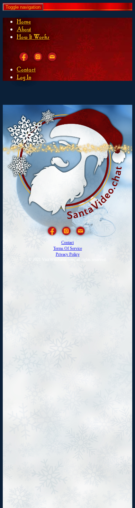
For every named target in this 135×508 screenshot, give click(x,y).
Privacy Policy (68, 254)
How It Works (33, 37)
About (24, 29)
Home (24, 21)
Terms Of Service (67, 248)
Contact (26, 69)
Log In (24, 77)
